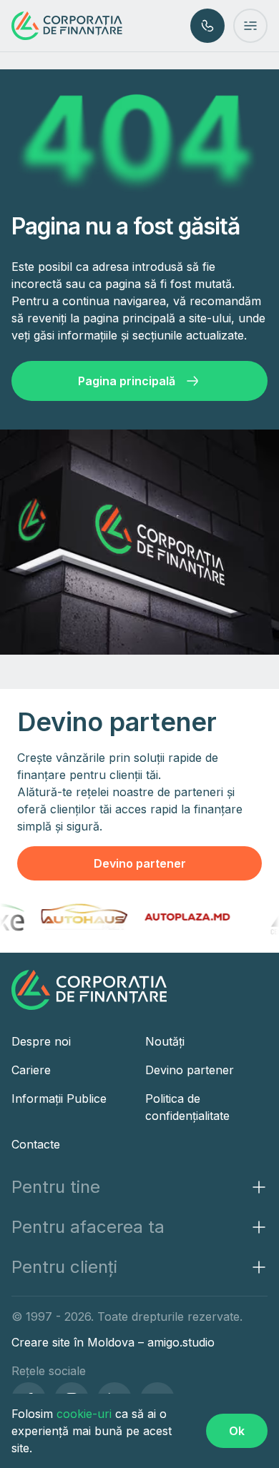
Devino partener (140, 863)
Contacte (35, 1144)
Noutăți (165, 1041)
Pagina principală (126, 381)
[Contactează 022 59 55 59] (207, 26)
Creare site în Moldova (74, 1342)
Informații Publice (59, 1098)
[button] (139, 1187)
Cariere (31, 1070)
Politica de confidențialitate (187, 1107)
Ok (237, 1431)
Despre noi (41, 1041)
